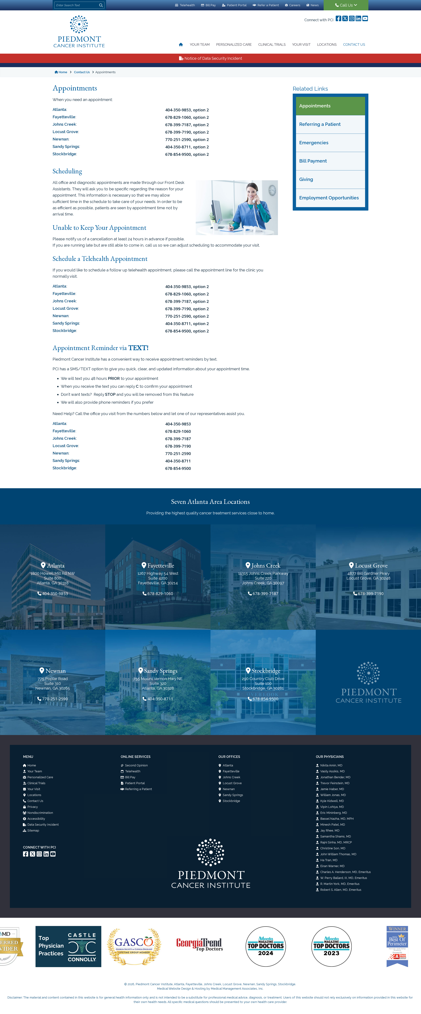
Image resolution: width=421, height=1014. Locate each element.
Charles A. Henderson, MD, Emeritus (345, 872)
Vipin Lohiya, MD (332, 807)
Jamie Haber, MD (332, 789)
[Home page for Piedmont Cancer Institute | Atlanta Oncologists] (79, 32)
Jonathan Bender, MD (335, 777)
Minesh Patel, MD (332, 824)
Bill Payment (313, 161)
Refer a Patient (268, 5)
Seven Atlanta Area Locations (210, 501)
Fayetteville (64, 116)
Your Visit (301, 44)
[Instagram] (39, 855)
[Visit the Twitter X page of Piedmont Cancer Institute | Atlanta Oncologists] (32, 855)
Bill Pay (210, 5)
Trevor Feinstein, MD (334, 783)
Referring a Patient (320, 124)
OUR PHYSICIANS (330, 757)
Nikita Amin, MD (331, 765)
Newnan (60, 139)
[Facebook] (25, 855)
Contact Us (354, 44)
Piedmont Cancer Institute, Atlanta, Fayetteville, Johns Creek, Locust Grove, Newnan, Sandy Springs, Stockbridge (215, 984)
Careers (294, 5)
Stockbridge (64, 154)
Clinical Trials (272, 44)
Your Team (200, 44)
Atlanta (59, 109)
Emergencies (313, 142)
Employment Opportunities (329, 198)
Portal (237, 5)
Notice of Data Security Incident (213, 58)
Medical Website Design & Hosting (181, 988)
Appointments (315, 106)
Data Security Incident (43, 824)
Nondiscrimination (40, 812)
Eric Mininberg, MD (333, 812)
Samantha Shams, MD (335, 836)
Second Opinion (136, 765)
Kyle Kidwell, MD (332, 801)
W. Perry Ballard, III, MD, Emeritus (343, 878)
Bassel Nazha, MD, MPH (337, 818)
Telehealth (187, 5)
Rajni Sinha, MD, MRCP (336, 842)
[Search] (101, 5)
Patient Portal (135, 783)
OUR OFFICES (229, 757)
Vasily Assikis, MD (332, 771)
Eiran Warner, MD (332, 866)
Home (63, 72)
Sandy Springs (66, 146)
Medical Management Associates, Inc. (237, 988)
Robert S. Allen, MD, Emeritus (340, 889)
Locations (327, 44)
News (314, 5)
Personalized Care (234, 44)
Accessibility (36, 818)
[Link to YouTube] (53, 855)
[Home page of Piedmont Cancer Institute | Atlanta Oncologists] (181, 45)
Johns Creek (64, 124)
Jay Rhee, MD (329, 830)
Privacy (32, 807)
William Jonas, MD (333, 795)
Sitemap (33, 830)
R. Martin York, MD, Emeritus (339, 884)
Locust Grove (65, 131)
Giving (306, 179)
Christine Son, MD (332, 848)
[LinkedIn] (46, 855)
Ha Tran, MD (328, 860)
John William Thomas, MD (338, 854)
